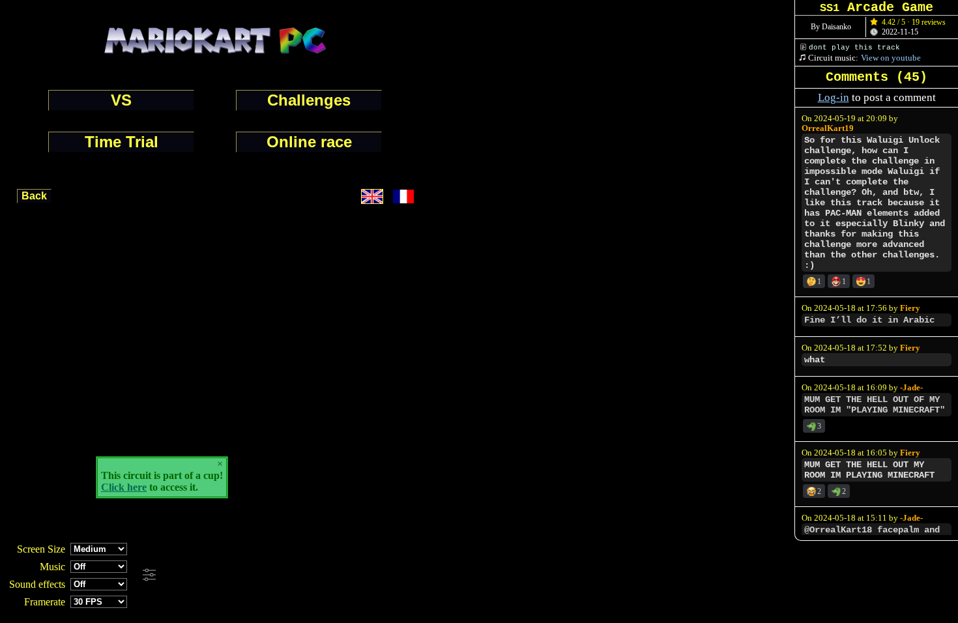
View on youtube (891, 58)
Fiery (910, 308)
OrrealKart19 (828, 128)
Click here (124, 487)
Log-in (833, 97)
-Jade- (911, 387)
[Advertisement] (353, 575)
